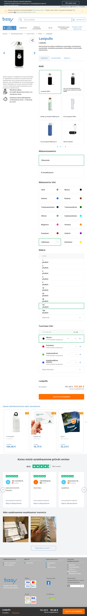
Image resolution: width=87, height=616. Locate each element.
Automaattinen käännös (14, 500)
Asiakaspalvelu (64, 6)
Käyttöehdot (71, 565)
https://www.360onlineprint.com (26, 12)
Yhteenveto (15, 613)
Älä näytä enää (70, 3)
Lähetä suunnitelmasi (10, 563)
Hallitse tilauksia (51, 567)
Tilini (48, 565)
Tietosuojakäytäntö (73, 567)
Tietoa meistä (29, 563)
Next (34, 53)
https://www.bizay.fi (38, 10)
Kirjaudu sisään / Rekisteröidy (77, 28)
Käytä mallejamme (9, 565)
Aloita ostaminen (61, 397)
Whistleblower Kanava (74, 573)
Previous (4, 53)
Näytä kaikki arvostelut (42, 548)
